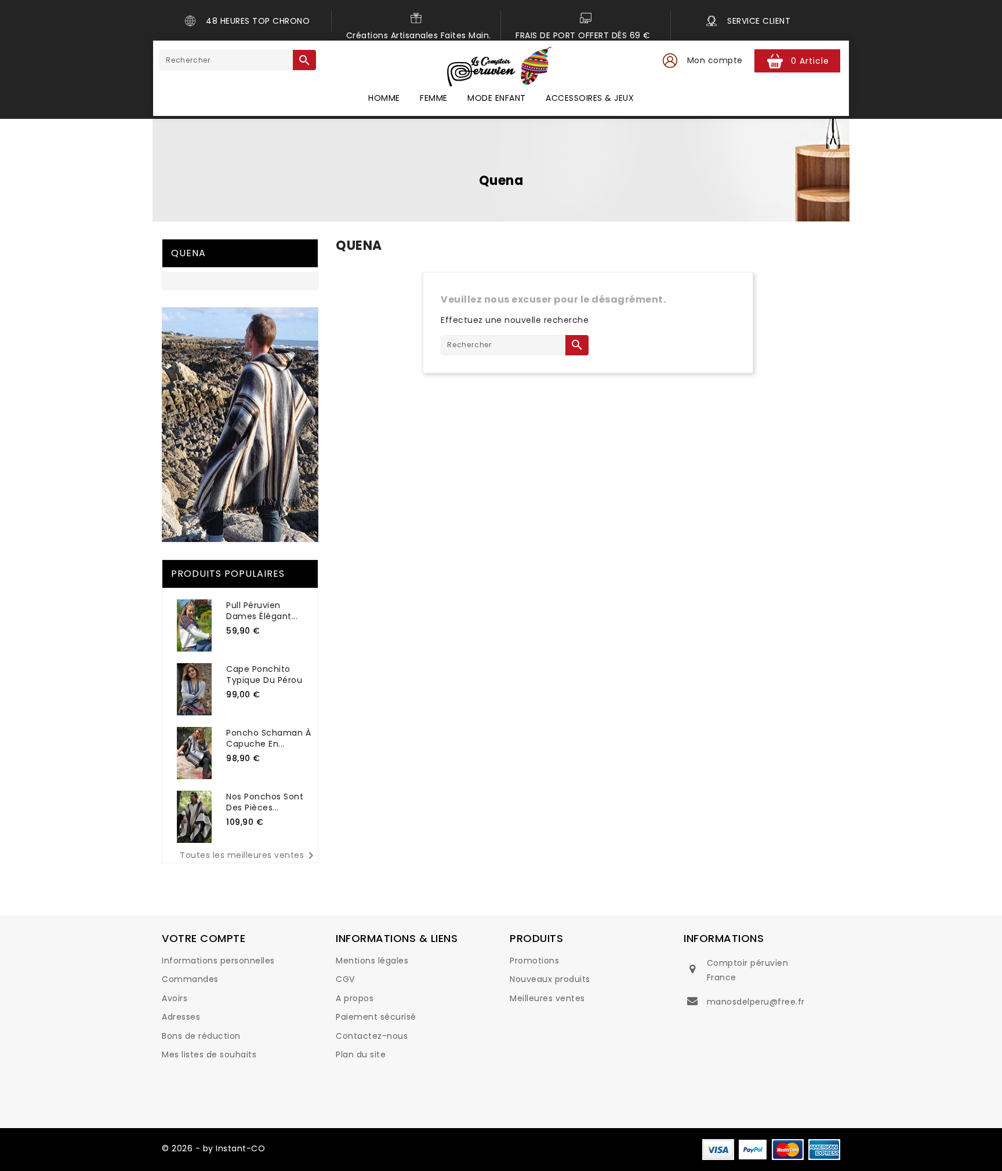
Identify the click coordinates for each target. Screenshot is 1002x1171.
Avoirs (174, 998)
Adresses (181, 1017)
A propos (354, 998)
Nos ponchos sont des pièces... (264, 802)
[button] (669, 60)
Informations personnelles (218, 960)
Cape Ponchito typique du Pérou (264, 674)
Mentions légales (372, 960)
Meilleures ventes (547, 998)
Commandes (190, 979)
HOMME (384, 98)
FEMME (434, 98)
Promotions (534, 960)
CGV (345, 979)
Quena (188, 253)
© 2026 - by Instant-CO (213, 1148)
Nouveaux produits (550, 979)
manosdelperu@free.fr (756, 1002)
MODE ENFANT (496, 98)
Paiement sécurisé (376, 1017)
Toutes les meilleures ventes (249, 856)
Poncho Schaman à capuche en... (268, 738)
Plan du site (361, 1054)
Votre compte (203, 938)
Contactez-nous (372, 1036)
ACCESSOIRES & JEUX (590, 98)
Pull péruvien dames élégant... (261, 610)
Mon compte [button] (715, 60)
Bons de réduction (201, 1036)
